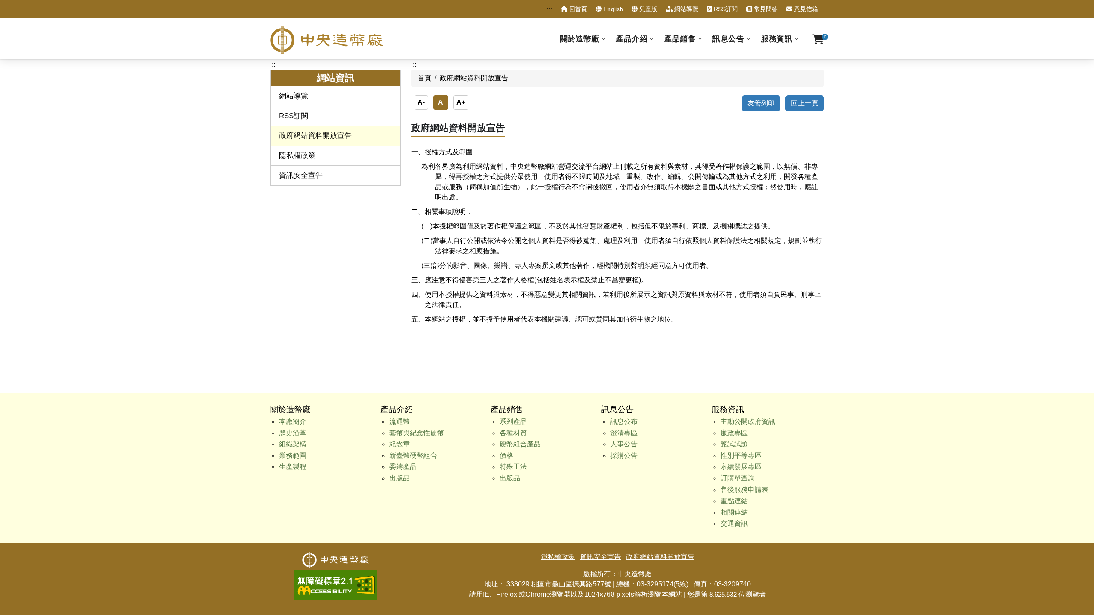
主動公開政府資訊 (748, 421)
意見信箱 (805, 9)
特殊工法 (513, 466)
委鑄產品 (403, 466)
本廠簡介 (292, 421)
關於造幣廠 (580, 39)
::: (549, 9)
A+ (460, 102)
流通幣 (399, 421)
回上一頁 (804, 103)
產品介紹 (631, 39)
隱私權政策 (297, 156)
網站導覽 (685, 9)
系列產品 (513, 421)
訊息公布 (624, 421)
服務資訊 (776, 39)
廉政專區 (734, 432)
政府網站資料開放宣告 (315, 136)
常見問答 (765, 9)
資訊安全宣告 (301, 175)
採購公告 (624, 455)
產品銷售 (680, 39)
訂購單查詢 (738, 478)
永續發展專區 (741, 466)
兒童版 (647, 9)
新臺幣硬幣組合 (413, 455)
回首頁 (577, 9)
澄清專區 (624, 432)
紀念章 (399, 444)
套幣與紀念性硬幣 (416, 432)
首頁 (424, 78)
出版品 (399, 478)
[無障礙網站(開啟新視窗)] (335, 575)
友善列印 (761, 103)
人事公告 (624, 444)
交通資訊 (734, 523)
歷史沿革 (292, 432)
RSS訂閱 (725, 9)
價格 (506, 455)
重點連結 (734, 500)
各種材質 (513, 432)
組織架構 (292, 444)
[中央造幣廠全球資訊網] (326, 40)
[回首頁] (335, 556)
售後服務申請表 (744, 489)
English (612, 9)
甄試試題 (734, 444)
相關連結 (734, 512)
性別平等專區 (741, 455)
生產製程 (292, 466)
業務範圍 (292, 455)
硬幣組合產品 (520, 444)
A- (421, 102)
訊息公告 (728, 39)
